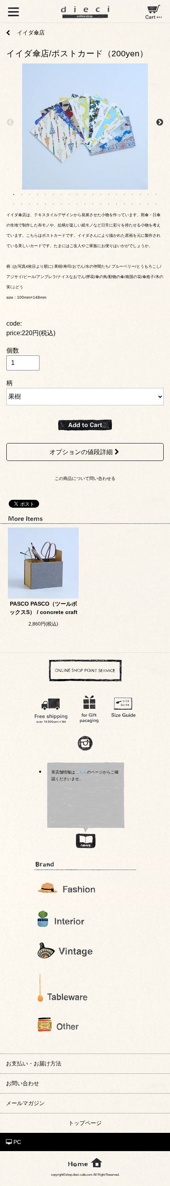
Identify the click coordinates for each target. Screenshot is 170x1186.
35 (132, 203)
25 (53, 203)
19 (156, 194)
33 (117, 203)
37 (148, 203)
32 (109, 203)
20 (14, 203)
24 (45, 203)
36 (140, 203)
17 (140, 194)
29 (85, 203)
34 (124, 203)
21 (22, 203)
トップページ (85, 1123)
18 (148, 194)
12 (101, 194)
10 (85, 194)
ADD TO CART (85, 425)
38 (156, 203)
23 (38, 203)
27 (69, 203)
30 (93, 203)
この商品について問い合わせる (85, 478)
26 (61, 203)
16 (132, 194)
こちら (81, 772)
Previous (10, 122)
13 (109, 194)
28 (77, 203)
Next (160, 122)
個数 (12, 350)
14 (117, 194)
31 (101, 203)
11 (93, 194)
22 (30, 203)
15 (124, 194)
